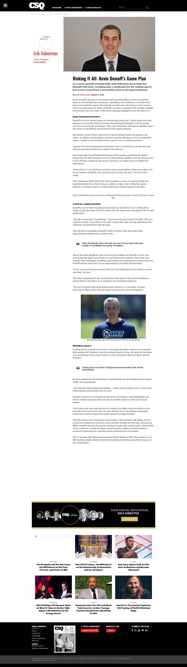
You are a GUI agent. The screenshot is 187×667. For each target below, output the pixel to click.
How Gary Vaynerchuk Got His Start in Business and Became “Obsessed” (133, 567)
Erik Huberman (45, 53)
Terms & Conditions (40, 648)
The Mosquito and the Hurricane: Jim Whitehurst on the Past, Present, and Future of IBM (53, 567)
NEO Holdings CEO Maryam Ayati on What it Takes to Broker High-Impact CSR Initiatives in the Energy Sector (53, 609)
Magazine (56, 7)
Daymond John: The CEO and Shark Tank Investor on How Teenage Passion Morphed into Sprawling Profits (93, 609)
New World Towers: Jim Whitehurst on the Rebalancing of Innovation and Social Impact (93, 567)
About (34, 631)
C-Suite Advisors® (73, 7)
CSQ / (33, 14)
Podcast (35, 640)
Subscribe (36, 636)
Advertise (36, 633)
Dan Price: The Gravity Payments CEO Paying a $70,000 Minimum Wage (133, 608)
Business (53, 562)
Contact (35, 628)
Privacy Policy (38, 646)
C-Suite (38, 14)
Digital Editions (38, 638)
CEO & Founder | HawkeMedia (41, 60)
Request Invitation (89, 631)
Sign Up (111, 631)
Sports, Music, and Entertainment (55, 14)
